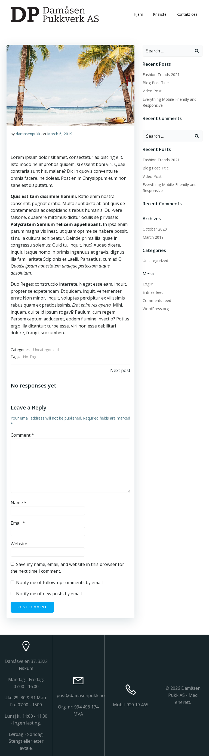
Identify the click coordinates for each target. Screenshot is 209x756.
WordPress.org (156, 308)
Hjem (138, 14)
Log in (148, 283)
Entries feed (153, 292)
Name (18, 503)
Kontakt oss (187, 14)
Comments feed (157, 300)
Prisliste (160, 14)
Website (19, 544)
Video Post (152, 90)
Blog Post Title (156, 82)
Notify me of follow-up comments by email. (59, 582)
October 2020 (155, 229)
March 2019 (153, 237)
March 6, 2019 (59, 133)
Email (18, 523)
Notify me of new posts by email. (49, 594)
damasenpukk (28, 133)
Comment (22, 435)
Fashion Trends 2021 (161, 74)
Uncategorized (46, 349)
